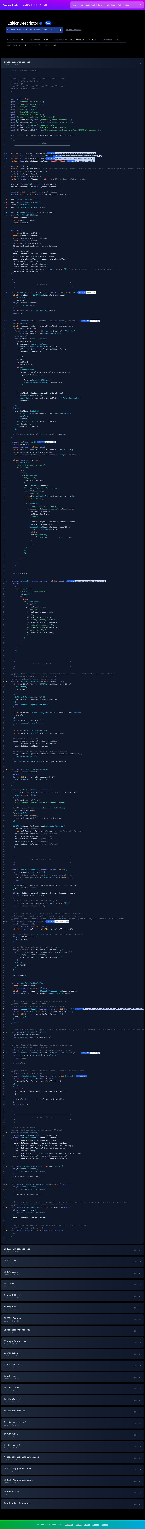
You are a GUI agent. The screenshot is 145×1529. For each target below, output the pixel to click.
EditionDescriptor (22, 23)
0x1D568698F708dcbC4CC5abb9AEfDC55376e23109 (73, 153)
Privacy (105, 1525)
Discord (96, 1525)
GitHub (79, 1525)
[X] (40, 5)
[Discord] (45, 5)
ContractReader (11, 5)
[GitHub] (35, 5)
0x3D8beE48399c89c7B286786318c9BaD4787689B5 (72, 158)
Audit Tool (69, 1525)
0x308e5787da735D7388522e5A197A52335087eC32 (79, 156)
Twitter (87, 1525)
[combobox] (75, 4)
